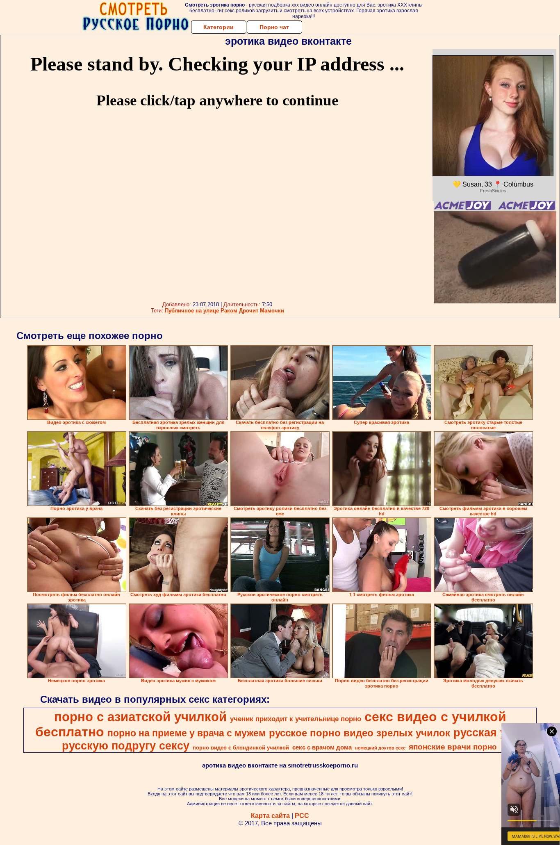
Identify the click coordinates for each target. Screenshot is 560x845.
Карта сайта (270, 815)
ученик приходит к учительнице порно (295, 719)
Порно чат (274, 27)
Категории (218, 27)
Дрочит (248, 310)
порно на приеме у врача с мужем (186, 733)
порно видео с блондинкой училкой (241, 748)
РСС (302, 815)
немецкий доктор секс (380, 747)
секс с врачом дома (322, 747)
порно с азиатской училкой (140, 717)
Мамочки (272, 310)
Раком (229, 310)
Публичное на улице (192, 310)
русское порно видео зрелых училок (359, 732)
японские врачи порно (453, 747)
